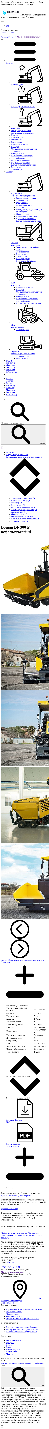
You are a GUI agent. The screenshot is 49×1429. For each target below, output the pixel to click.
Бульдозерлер (16, 140)
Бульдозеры (16, 167)
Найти (42, 443)
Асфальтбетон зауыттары (22, 156)
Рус (7, 26)
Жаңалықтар (11, 1352)
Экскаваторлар (17, 137)
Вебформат (39, 1363)
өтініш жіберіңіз (22, 960)
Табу (42, 1386)
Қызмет (9, 1347)
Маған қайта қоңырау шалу (28, 37)
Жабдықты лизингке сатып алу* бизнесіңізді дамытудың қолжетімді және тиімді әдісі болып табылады (21, 1235)
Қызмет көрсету (13, 1349)
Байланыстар (11, 372)
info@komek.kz (7, 1303)
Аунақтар (15, 147)
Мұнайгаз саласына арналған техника (22, 1318)
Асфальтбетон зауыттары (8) (23, 498)
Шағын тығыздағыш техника (23, 165)
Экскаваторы (16, 169)
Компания (10, 370)
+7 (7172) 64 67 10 (8, 37)
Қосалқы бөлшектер (9, 1209)
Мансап (9, 1354)
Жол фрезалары (17, 153)
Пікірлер (9, 1345)
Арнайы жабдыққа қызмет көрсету (16, 1195)
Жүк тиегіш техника (14, 1316)
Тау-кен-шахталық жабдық (22, 133)
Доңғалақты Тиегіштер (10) (23, 507)
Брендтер (10, 1343)
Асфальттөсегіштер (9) (20, 500)
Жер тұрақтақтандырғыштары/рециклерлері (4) (24, 511)
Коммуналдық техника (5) (22, 516)
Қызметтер (10, 363)
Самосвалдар (16, 142)
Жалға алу (10, 365)
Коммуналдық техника (21, 131)
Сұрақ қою (5, 962)
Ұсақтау (14, 135)
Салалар (9, 172)
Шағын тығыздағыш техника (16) (25, 519)
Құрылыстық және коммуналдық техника (24, 457)
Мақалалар (10, 367)
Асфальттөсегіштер (19, 144)
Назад (3, 448)
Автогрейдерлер (18, 158)
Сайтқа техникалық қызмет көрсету (16, 1363)
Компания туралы (13, 1340)
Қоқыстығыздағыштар (20, 162)
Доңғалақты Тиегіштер (21, 160)
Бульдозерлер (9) (18, 505)
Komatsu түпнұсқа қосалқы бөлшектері (22, 1327)
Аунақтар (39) (17, 503)
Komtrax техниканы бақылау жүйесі (21, 1332)
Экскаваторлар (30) (19, 521)
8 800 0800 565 (7, 32)
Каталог (9, 378)
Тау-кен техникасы (14, 1312)
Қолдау (9, 360)
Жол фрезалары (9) (19, 514)
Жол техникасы (12, 1314)
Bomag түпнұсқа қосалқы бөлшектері (22, 1329)
